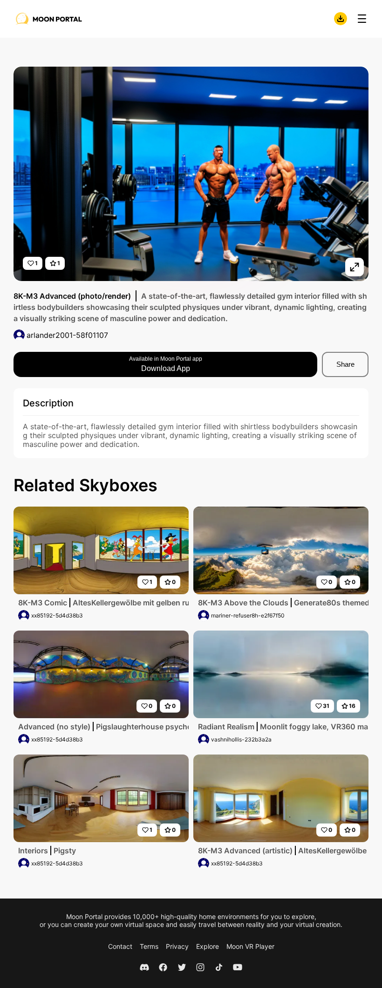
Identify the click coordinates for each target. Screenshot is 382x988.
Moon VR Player (250, 946)
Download (340, 18)
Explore (207, 946)
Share (345, 364)
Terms (149, 946)
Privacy (177, 946)
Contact (120, 946)
